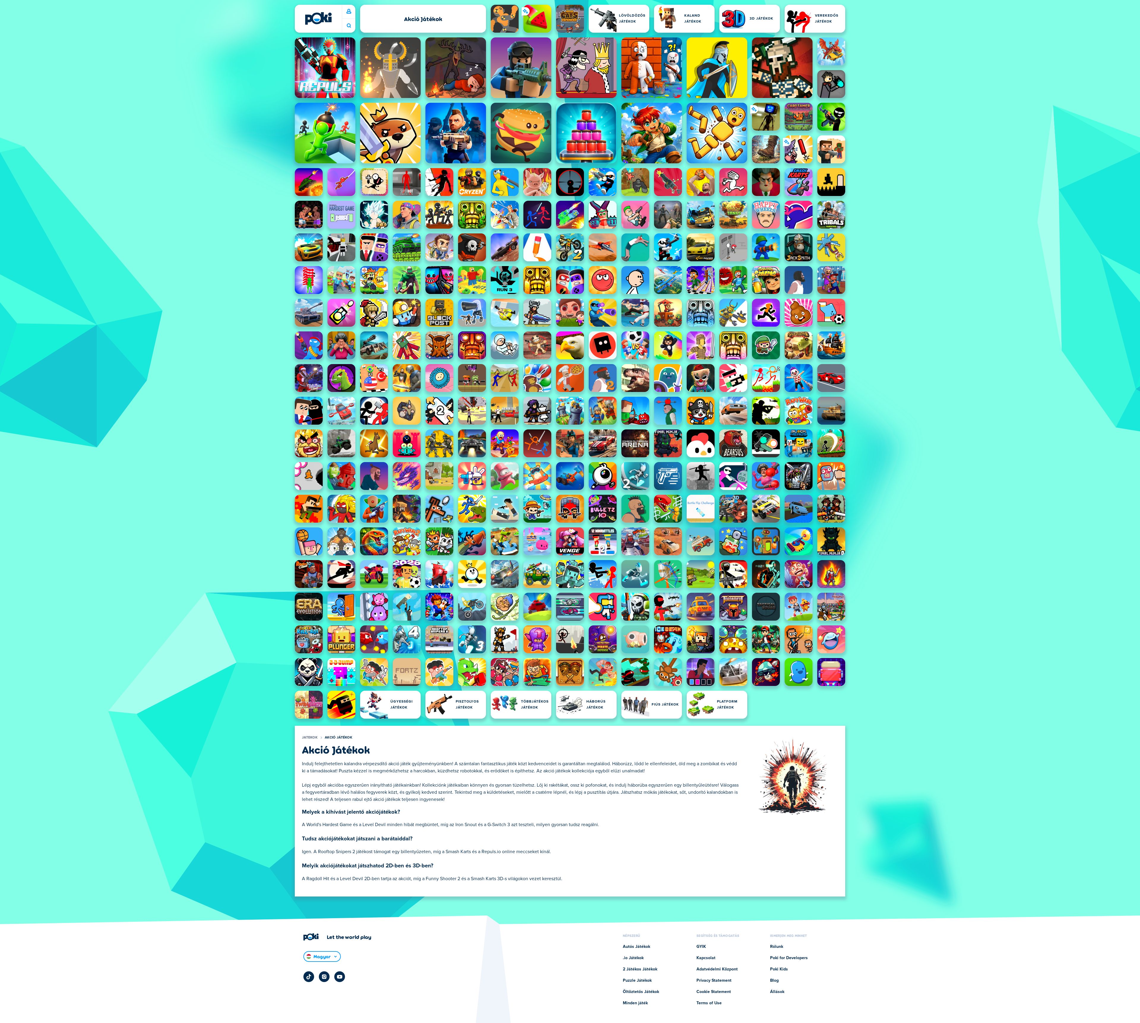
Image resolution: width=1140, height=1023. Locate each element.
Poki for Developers (789, 958)
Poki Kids (779, 969)
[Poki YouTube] (339, 976)
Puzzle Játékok (637, 980)
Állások (777, 992)
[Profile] (348, 11)
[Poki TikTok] (308, 976)
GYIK (701, 947)
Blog (774, 980)
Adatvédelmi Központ (717, 969)
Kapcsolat (705, 958)
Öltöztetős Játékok (641, 992)
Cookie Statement (713, 992)
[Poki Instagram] (324, 976)
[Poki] (318, 18)
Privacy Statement (714, 980)
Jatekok (310, 737)
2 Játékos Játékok (640, 969)
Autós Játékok (636, 947)
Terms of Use (709, 1003)
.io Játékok (633, 958)
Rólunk (776, 947)
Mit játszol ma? (348, 26)
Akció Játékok (338, 737)
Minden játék (635, 1003)
